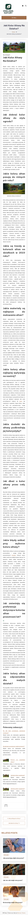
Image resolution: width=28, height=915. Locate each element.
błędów (14, 555)
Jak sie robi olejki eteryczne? (13, 880)
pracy (20, 401)
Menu (14, 17)
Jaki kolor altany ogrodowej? (18, 775)
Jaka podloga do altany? (14, 818)
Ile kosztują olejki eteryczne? (13, 902)
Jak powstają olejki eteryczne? (13, 858)
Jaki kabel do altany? (13, 823)
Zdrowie (6, 855)
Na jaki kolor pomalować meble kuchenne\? (14, 746)
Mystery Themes (21, 913)
